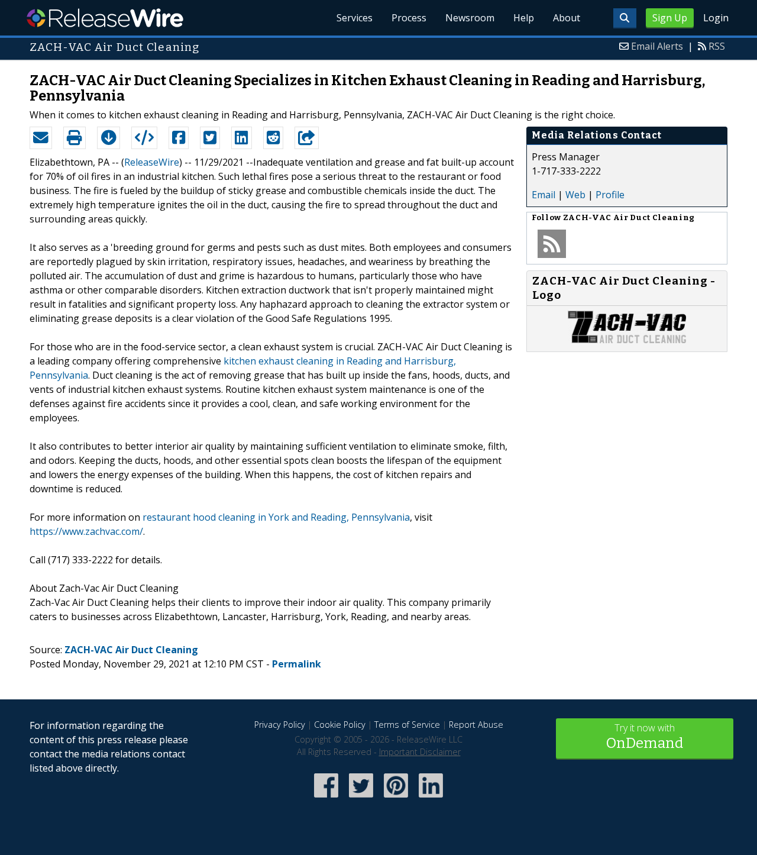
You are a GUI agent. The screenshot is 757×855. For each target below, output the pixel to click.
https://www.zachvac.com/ (86, 531)
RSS (717, 46)
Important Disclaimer (420, 751)
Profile (610, 194)
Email (543, 194)
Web (575, 194)
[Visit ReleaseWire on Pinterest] (396, 798)
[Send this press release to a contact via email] (40, 138)
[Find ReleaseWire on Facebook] (326, 798)
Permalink (296, 663)
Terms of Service (407, 724)
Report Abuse (476, 724)
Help (523, 17)
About (566, 17)
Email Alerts (657, 46)
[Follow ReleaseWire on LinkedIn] (431, 798)
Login (716, 17)
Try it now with (644, 736)
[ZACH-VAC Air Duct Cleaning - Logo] (627, 339)
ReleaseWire (105, 18)
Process (409, 17)
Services (355, 17)
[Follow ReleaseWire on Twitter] (361, 798)
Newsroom (469, 17)
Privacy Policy (279, 724)
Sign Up (669, 17)
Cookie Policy (339, 724)
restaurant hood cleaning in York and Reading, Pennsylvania (276, 517)
